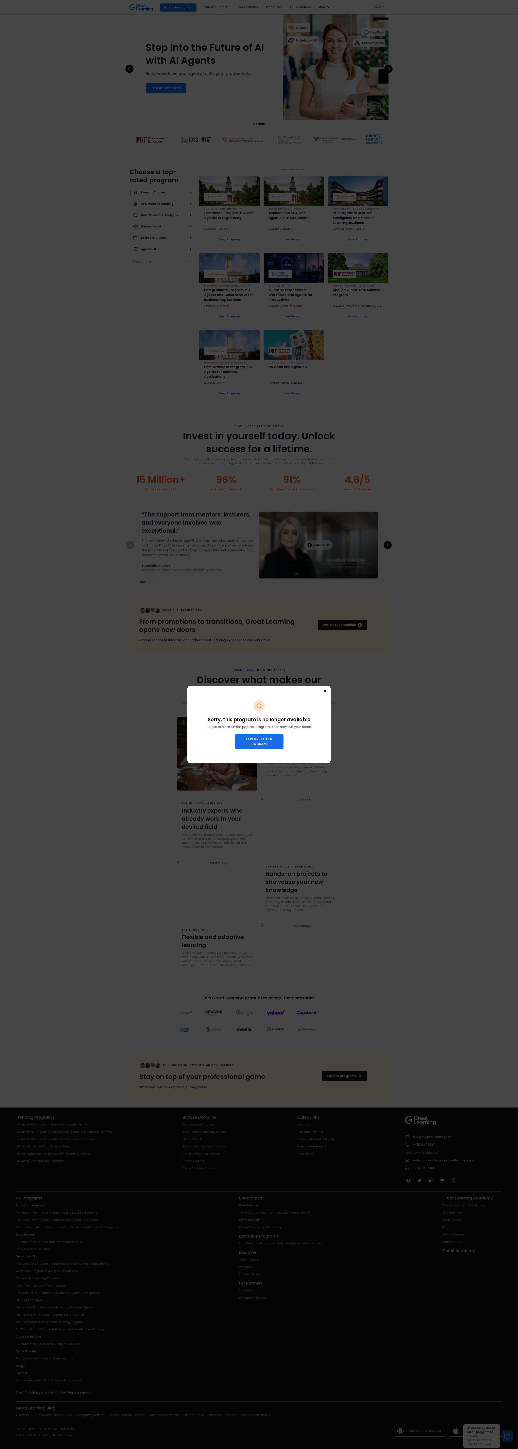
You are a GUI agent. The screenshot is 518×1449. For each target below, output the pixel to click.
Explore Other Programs (259, 741)
